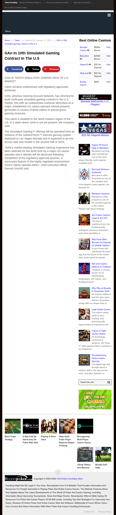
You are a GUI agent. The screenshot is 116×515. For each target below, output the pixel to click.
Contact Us (89, 511)
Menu (8, 31)
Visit (108, 47)
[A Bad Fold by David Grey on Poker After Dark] (31, 426)
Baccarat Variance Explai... (58, 3)
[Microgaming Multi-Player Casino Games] (85, 426)
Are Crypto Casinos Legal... (16, 8)
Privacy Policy (104, 511)
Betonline (84, 56)
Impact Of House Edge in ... (30, 3)
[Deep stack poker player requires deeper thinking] (67, 426)
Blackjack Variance (82, 3)
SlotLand (84, 73)
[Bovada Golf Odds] (103, 454)
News (17, 40)
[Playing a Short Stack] (49, 426)
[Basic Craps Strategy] (13, 426)
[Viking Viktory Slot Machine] (85, 454)
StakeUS (84, 64)
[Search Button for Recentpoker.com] (108, 382)
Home (7, 40)
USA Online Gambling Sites (70, 478)
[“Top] (58, 473)
